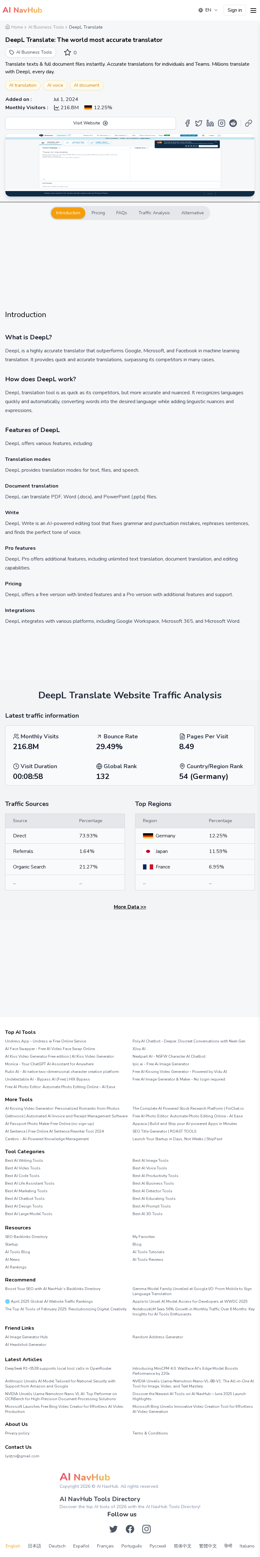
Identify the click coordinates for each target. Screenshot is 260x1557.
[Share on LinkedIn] (210, 123)
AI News (12, 1259)
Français (105, 1546)
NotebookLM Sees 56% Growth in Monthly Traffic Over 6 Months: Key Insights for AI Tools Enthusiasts (194, 1312)
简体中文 (183, 1546)
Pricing (98, 213)
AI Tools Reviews (148, 1259)
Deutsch (57, 1546)
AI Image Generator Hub (26, 1337)
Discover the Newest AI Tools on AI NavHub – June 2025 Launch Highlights (189, 1396)
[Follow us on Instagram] (146, 1529)
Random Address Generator (158, 1337)
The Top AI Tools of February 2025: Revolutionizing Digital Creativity (66, 1309)
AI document (86, 85)
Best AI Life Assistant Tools (30, 1183)
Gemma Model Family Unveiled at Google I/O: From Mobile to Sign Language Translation (192, 1291)
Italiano (247, 1546)
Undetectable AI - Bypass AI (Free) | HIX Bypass (47, 1079)
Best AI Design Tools (24, 1206)
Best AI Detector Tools (152, 1191)
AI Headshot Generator (25, 1344)
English (13, 1546)
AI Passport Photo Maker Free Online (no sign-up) (49, 1123)
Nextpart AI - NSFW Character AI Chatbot (169, 1056)
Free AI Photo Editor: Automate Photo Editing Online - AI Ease (60, 1086)
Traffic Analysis (154, 213)
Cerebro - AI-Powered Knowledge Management (47, 1138)
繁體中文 (208, 1546)
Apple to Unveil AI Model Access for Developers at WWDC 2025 (190, 1301)
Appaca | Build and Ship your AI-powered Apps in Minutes (185, 1123)
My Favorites (144, 1236)
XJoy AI (139, 1048)
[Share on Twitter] (199, 123)
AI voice (55, 85)
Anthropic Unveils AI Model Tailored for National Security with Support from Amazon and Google (60, 1384)
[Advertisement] (130, 264)
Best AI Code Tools (22, 1175)
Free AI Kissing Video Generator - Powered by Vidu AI (180, 1071)
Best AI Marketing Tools (26, 1191)
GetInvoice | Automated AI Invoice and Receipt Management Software (66, 1116)
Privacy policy (17, 1433)
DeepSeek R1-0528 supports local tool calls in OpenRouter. (58, 1368)
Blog (137, 1244)
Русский (158, 1546)
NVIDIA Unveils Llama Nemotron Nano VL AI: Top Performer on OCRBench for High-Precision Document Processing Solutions (61, 1396)
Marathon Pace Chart (140, 1348)
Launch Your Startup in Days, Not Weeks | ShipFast (177, 1138)
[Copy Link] (248, 123)
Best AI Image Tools (151, 1160)
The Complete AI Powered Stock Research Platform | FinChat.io (188, 1108)
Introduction (68, 213)
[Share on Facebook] (187, 123)
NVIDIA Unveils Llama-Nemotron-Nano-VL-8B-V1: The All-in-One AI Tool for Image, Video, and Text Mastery (193, 1384)
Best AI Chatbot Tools (25, 1198)
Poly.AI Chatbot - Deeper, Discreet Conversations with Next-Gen (189, 1041)
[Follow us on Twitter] (113, 1529)
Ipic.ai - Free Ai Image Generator (161, 1064)
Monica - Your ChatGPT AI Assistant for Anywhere (49, 1064)
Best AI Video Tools (23, 1168)
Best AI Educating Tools (154, 1198)
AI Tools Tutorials (149, 1251)
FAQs (121, 213)
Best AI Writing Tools (24, 1160)
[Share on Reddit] (233, 123)
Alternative (192, 213)
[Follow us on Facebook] (130, 1529)
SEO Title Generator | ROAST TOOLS (164, 1131)
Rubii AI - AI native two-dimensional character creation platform (62, 1071)
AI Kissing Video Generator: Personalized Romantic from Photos (62, 1108)
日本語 (34, 1546)
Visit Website (86, 123)
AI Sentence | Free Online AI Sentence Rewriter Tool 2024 (54, 1131)
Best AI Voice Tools (150, 1168)
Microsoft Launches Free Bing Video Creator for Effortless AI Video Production (64, 1409)
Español (81, 1546)
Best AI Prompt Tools (152, 1206)
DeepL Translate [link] (86, 27)
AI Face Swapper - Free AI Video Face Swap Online (50, 1048)
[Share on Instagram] (221, 123)
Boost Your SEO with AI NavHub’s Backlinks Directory (53, 1288)
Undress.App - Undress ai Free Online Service (45, 1041)
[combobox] (208, 10)
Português (131, 1546)
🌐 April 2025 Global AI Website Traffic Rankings (49, 1301)
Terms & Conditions (150, 1433)
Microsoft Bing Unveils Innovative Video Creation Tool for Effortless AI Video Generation (193, 1409)
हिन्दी (228, 1546)
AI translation (22, 85)
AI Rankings (16, 1267)
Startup (11, 1244)
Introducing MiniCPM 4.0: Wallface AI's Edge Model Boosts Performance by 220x (185, 1371)
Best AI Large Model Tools (28, 1213)
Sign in (235, 10)
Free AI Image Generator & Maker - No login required (179, 1079)
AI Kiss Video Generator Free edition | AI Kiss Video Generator (59, 1056)
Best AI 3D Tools (148, 1213)
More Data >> (130, 906)
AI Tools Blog (17, 1251)
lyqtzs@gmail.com (22, 1456)
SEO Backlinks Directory (26, 1236)
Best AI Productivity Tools (156, 1175)
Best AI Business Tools (153, 1183)
